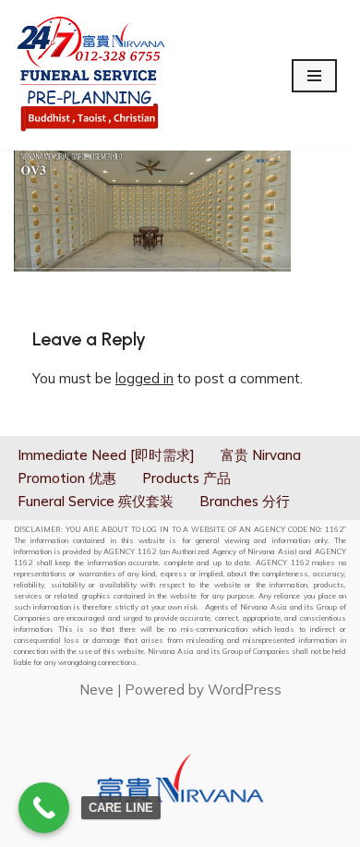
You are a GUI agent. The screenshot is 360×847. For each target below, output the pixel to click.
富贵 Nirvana (261, 455)
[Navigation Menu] (314, 75)
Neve (96, 689)
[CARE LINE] (43, 807)
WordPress (245, 689)
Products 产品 (186, 478)
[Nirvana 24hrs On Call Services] (91, 75)
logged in (144, 378)
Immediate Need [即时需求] (106, 455)
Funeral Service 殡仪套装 (96, 501)
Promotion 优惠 (67, 478)
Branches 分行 (244, 501)
